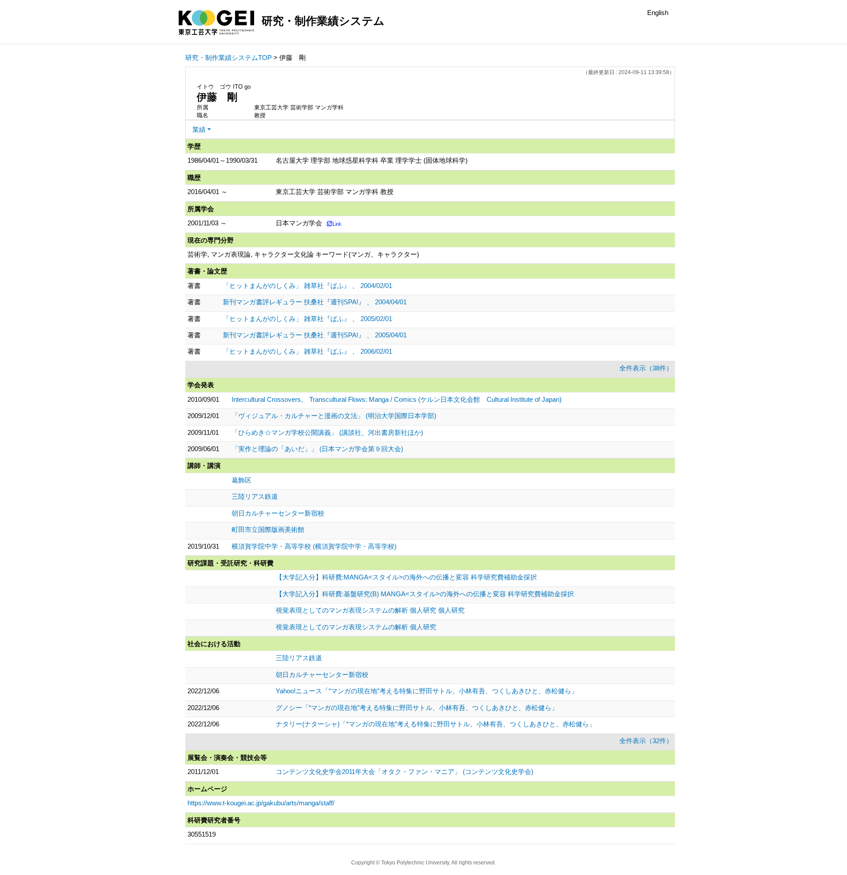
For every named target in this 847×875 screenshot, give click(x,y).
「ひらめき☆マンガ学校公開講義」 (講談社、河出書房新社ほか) (327, 432)
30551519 (201, 834)
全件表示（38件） (646, 368)
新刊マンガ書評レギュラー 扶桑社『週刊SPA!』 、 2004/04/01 (315, 302)
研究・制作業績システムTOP (228, 57)
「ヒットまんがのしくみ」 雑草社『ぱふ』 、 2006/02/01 (307, 351)
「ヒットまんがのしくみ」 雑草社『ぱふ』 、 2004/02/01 (307, 285)
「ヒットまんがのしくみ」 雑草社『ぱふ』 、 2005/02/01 (307, 318)
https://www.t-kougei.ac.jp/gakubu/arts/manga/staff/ (260, 803)
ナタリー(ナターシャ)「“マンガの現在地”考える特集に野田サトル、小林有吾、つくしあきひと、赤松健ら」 (436, 724)
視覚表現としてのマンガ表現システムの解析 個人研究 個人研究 (370, 610)
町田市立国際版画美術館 (268, 529)
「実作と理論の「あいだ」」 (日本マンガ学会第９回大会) (317, 448)
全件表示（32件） (646, 740)
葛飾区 (241, 480)
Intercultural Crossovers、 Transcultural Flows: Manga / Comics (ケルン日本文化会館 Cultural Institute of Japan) (397, 399)
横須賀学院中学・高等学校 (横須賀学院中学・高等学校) (314, 546)
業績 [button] (199, 129)
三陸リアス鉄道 (255, 496)
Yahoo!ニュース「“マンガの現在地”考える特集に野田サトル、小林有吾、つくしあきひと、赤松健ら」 (427, 691)
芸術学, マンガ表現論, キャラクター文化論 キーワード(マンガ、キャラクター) (303, 254)
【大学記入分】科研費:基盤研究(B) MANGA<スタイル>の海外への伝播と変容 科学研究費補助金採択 (425, 594)
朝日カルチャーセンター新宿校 (278, 513)
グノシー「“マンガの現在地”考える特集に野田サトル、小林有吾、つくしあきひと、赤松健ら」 (417, 707)
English (657, 12)
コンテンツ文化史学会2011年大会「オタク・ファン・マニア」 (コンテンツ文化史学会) (404, 771)
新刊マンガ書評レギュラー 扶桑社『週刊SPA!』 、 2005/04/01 (315, 335)
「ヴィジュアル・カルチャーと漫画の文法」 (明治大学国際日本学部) (334, 415)
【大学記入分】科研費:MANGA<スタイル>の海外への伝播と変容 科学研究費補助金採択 (406, 577)
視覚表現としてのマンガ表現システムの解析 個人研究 (356, 627)
